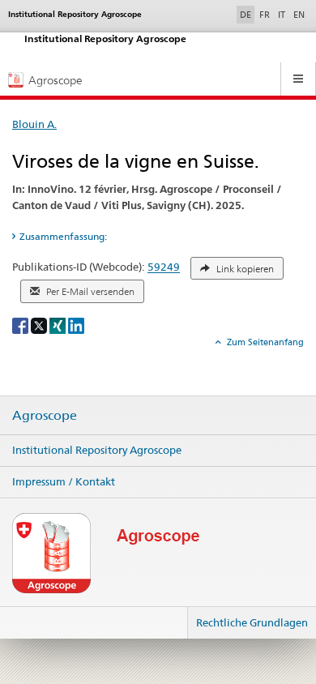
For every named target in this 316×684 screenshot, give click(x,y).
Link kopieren (244, 269)
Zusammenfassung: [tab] (63, 236)
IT (281, 14)
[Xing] (58, 324)
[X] (40, 324)
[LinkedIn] (76, 324)
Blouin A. (34, 124)
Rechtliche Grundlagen (252, 622)
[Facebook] (21, 324)
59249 (163, 267)
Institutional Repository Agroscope (96, 449)
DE (247, 14)
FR (264, 14)
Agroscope (44, 415)
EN (299, 14)
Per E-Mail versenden (89, 291)
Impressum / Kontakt (63, 481)
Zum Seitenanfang (264, 342)
